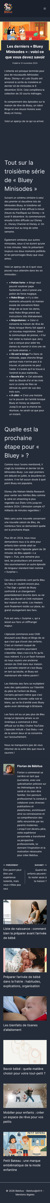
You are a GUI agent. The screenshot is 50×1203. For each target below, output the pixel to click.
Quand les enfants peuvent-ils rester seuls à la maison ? (37, 873)
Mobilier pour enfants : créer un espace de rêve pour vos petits (23, 1117)
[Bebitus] (8, 8)
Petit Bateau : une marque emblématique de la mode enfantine (22, 1165)
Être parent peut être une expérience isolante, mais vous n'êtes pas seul (12, 877)
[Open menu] (44, 8)
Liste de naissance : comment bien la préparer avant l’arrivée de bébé (24, 933)
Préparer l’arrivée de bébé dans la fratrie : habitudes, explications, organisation (22, 981)
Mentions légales (25, 1194)
